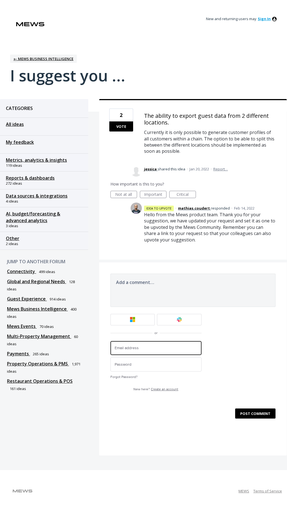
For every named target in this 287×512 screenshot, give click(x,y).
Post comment (255, 413)
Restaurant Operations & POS (40, 381)
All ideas (15, 124)
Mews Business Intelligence (37, 309)
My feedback (20, 142)
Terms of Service (267, 491)
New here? (155, 389)
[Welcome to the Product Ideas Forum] (30, 24)
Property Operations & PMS (38, 364)
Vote (121, 126)
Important (155, 195)
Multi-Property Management (39, 336)
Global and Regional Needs (36, 281)
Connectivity (21, 271)
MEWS (244, 491)
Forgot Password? (124, 377)
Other (12, 238)
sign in (264, 18)
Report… (220, 169)
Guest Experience (27, 299)
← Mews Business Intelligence (43, 58)
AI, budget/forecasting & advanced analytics (33, 217)
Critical (186, 195)
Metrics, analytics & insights (36, 160)
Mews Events (22, 326)
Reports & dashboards (30, 178)
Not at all (126, 195)
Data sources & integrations (37, 196)
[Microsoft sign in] (132, 319)
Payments (18, 354)
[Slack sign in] (179, 319)
